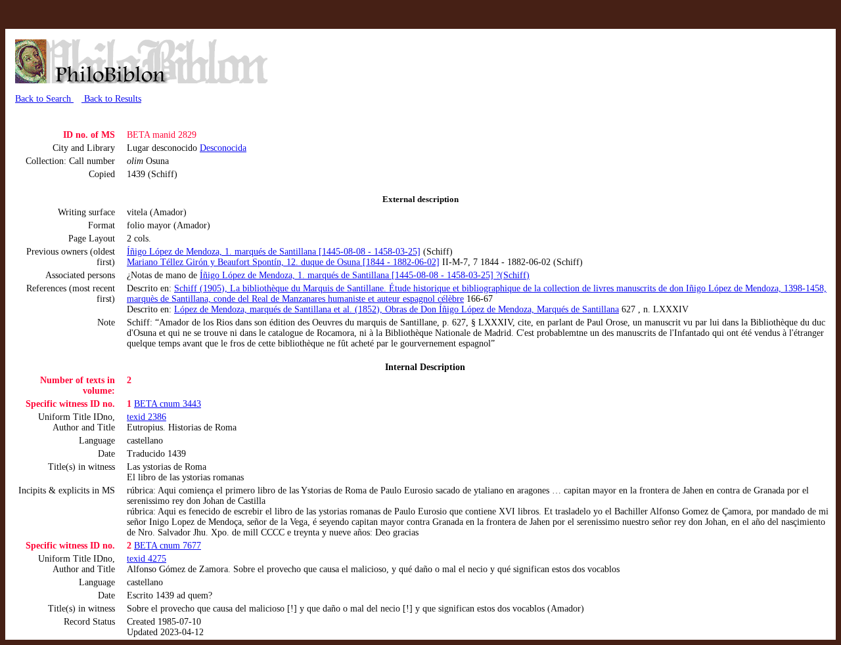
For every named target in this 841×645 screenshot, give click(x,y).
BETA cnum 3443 (167, 404)
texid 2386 (146, 417)
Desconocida (223, 148)
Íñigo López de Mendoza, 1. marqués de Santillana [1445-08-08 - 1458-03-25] (273, 252)
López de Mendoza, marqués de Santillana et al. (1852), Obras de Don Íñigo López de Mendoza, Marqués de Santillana (396, 309)
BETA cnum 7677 (167, 546)
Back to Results (111, 99)
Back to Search (44, 99)
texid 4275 (146, 559)
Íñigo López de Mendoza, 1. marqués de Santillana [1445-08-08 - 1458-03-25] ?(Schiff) (365, 275)
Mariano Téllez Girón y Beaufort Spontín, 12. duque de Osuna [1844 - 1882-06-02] (283, 262)
